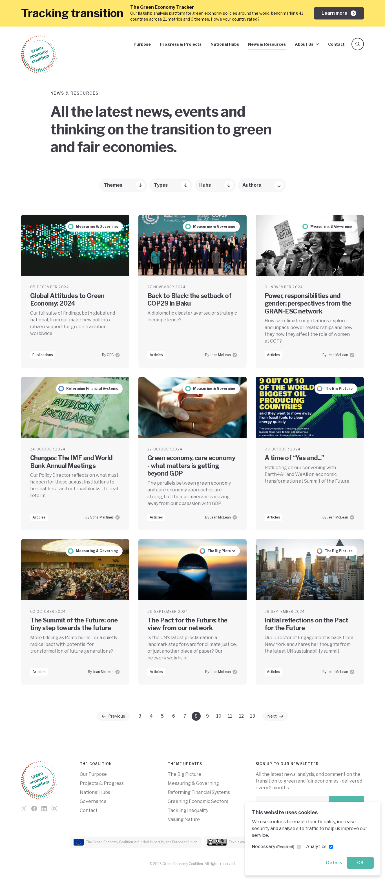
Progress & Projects (181, 44)
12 (241, 716)
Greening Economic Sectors (198, 801)
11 (230, 716)
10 (218, 716)
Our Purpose (93, 774)
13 (252, 716)
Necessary (273, 846)
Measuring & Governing (193, 783)
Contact (336, 44)
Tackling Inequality (188, 810)
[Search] (357, 44)
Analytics (316, 846)
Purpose (142, 44)
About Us (304, 44)
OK (360, 862)
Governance (93, 801)
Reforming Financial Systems (199, 792)
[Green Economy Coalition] (39, 54)
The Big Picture (184, 774)
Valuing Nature (184, 819)
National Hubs (225, 44)
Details (334, 862)
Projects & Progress (102, 783)
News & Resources (267, 44)
